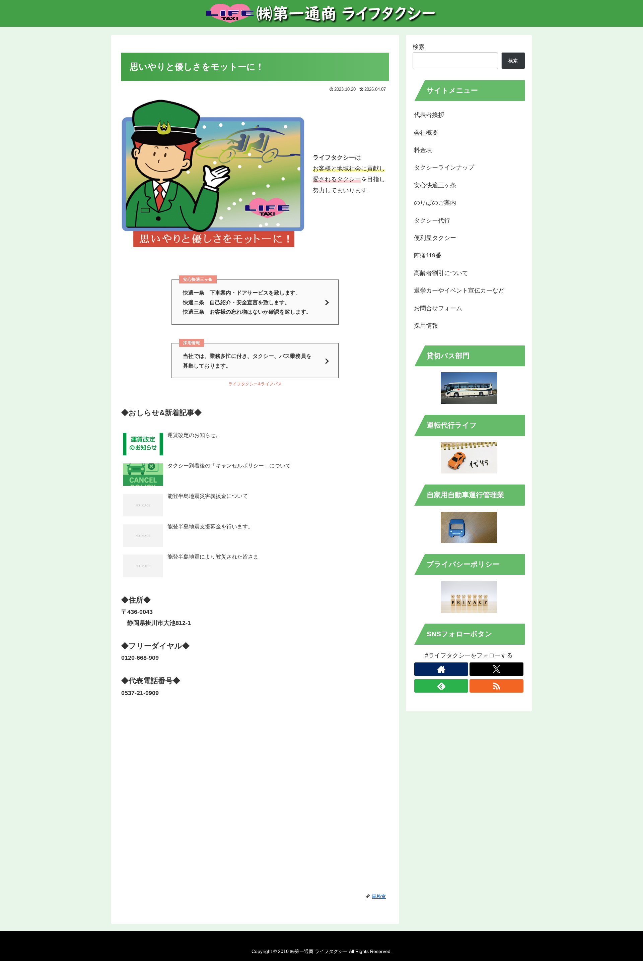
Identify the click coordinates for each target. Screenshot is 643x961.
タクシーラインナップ (444, 167)
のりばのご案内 (435, 202)
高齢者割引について (441, 273)
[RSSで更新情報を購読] (496, 686)
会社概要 (426, 132)
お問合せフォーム (438, 308)
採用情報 (426, 325)
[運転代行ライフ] (469, 458)
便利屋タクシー (435, 238)
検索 (419, 47)
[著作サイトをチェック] (441, 669)
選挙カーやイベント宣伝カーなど (459, 290)
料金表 (423, 150)
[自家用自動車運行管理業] (469, 527)
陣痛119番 (427, 255)
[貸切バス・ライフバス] (469, 388)
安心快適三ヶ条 (435, 185)
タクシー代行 (432, 220)
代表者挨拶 (429, 115)
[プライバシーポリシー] (469, 597)
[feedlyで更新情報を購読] (441, 686)
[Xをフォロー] (496, 669)
